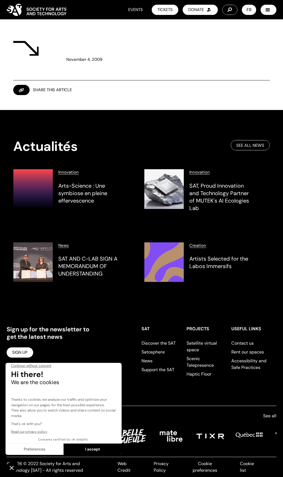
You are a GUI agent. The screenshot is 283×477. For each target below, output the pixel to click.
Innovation (68, 172)
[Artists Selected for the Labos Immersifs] (207, 266)
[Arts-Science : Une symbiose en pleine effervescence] (76, 196)
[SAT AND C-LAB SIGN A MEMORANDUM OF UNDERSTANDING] (76, 266)
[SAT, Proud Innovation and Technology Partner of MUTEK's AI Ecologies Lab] (207, 196)
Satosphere (153, 352)
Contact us (242, 343)
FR (249, 10)
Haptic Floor (199, 374)
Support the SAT (158, 370)
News (63, 245)
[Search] (229, 10)
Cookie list (247, 467)
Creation (197, 245)
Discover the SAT (159, 343)
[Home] (37, 10)
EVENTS (135, 9)
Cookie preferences (205, 467)
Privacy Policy (161, 467)
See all (269, 416)
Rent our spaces (247, 352)
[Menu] (268, 10)
